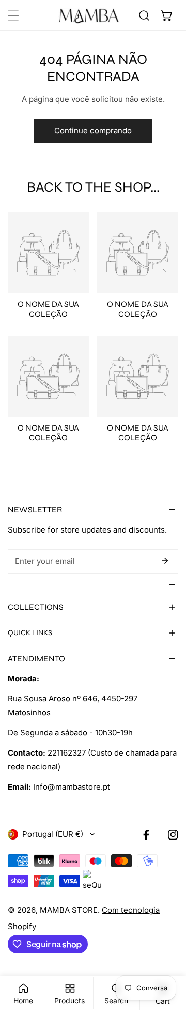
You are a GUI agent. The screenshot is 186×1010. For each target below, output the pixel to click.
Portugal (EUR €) (52, 834)
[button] (167, 15)
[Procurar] (144, 15)
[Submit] (164, 561)
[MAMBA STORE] (89, 15)
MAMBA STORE (69, 910)
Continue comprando (93, 130)
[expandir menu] (13, 15)
